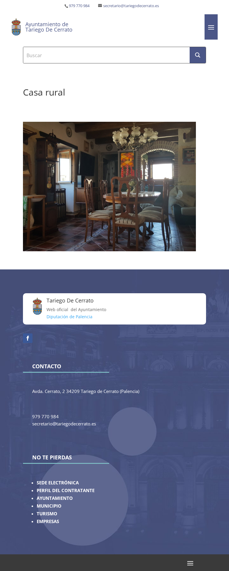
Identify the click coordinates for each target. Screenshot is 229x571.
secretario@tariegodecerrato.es (131, 5)
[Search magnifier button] (198, 55)
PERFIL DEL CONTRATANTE (66, 490)
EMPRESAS (48, 521)
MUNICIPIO (49, 506)
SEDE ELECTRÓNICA (58, 483)
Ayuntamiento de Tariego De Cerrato (48, 27)
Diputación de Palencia (69, 316)
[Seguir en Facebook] (28, 338)
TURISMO (47, 514)
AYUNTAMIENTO (55, 498)
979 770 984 (79, 5)
